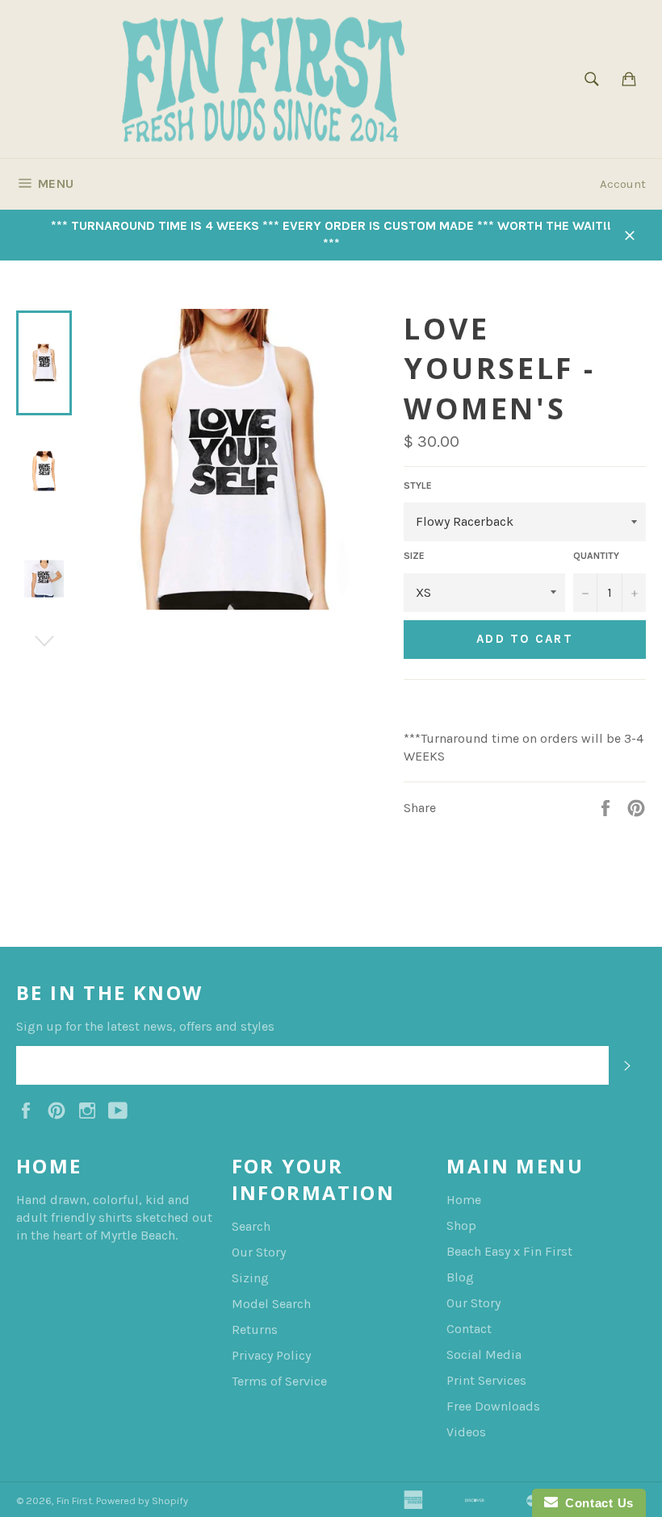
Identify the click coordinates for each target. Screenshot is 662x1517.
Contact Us (596, 1503)
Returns (255, 1329)
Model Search (271, 1303)
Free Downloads (493, 1406)
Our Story (259, 1252)
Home (463, 1199)
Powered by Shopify (142, 1500)
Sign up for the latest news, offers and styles (145, 1026)
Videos (466, 1432)
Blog (460, 1277)
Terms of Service (279, 1381)
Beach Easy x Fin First (509, 1251)
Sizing (250, 1278)
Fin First (74, 1500)
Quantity (596, 555)
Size (414, 555)
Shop (461, 1225)
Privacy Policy (271, 1355)
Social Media (484, 1354)
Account (623, 184)
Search (251, 1226)
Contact (469, 1328)
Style (418, 485)
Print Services (486, 1380)
